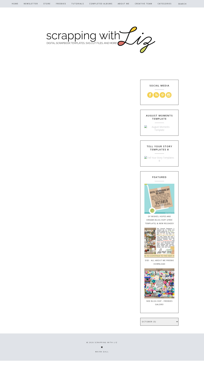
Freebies (61, 3)
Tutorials (77, 3)
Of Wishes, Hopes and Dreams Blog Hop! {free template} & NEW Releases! (159, 220)
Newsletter (31, 3)
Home (15, 3)
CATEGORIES (164, 3)
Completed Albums (100, 3)
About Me (123, 3)
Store (47, 3)
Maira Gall (102, 352)
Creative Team (143, 3)
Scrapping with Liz (106, 342)
